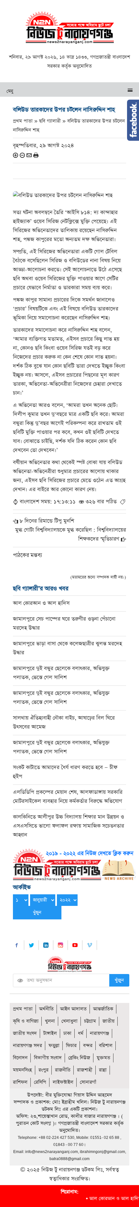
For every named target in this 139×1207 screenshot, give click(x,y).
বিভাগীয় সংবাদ (48, 1057)
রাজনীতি (62, 1070)
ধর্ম (80, 1033)
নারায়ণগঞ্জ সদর (27, 1045)
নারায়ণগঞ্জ (99, 1033)
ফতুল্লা (53, 1045)
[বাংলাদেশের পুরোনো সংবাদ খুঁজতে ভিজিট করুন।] (74, 864)
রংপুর (43, 1070)
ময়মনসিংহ (22, 1070)
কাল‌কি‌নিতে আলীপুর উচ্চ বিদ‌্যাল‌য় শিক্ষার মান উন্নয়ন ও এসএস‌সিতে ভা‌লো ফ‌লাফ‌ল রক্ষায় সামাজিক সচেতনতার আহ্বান (68, 826)
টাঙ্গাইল (50, 1033)
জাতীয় (108, 1021)
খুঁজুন (119, 980)
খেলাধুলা (69, 1021)
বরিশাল (105, 1045)
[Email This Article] (29, 155)
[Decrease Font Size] (22, 155)
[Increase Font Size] (15, 155)
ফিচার (71, 1045)
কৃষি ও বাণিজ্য (25, 1021)
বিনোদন (20, 1057)
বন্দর (87, 1045)
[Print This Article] (35, 155)
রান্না (103, 1070)
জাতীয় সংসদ (25, 1033)
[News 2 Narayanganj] (70, 27)
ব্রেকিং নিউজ (79, 1057)
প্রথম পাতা (23, 1009)
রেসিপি (40, 1082)
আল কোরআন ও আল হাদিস (41, 603)
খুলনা (50, 1021)
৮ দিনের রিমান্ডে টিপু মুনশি (47, 521)
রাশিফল (20, 1082)
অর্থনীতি (46, 1009)
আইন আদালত (73, 1009)
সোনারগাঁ (88, 1082)
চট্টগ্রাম (90, 1021)
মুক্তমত (103, 1057)
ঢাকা (67, 1033)
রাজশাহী (84, 1070)
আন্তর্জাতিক (103, 1009)
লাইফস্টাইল (63, 1082)
